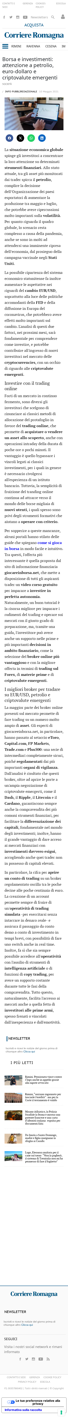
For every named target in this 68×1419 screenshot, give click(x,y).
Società (7, 84)
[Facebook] (4, 17)
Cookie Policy (52, 1377)
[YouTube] (25, 17)
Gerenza (34, 1377)
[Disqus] (34, 1229)
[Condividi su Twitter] (20, 138)
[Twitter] (11, 17)
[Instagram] (18, 17)
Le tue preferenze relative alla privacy (38, 1402)
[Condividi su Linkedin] (41, 138)
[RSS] (48, 1359)
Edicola (45, 1381)
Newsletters (39, 17)
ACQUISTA (34, 25)
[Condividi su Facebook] (9, 138)
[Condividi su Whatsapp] (31, 138)
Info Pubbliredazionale (20, 91)
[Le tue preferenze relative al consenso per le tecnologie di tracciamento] (61, 1412)
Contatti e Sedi (16, 1377)
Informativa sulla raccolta (23, 1410)
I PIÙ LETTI (22, 1063)
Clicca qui (29, 1051)
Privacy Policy (27, 1381)
